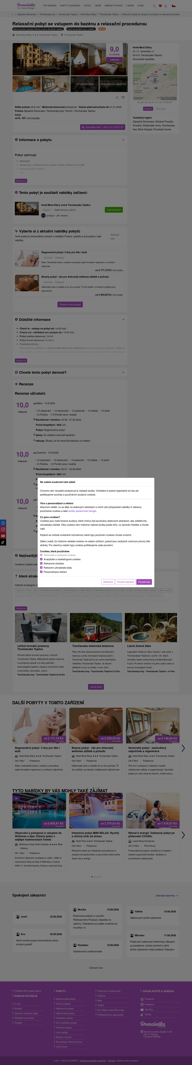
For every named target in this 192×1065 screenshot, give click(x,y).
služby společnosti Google (82, 511)
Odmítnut (108, 582)
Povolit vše (144, 582)
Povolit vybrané (125, 582)
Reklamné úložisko (54, 563)
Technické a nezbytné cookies (60, 555)
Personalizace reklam (55, 572)
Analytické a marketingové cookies (62, 559)
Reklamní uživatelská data (58, 567)
